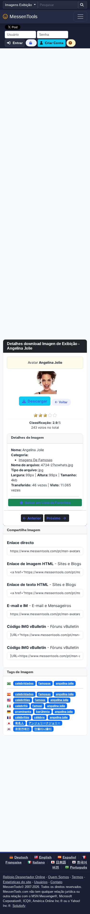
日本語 (61, 862)
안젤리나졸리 (43, 729)
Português (78, 867)
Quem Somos (58, 877)
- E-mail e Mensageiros (39, 605)
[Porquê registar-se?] (71, 43)
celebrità (21, 706)
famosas (44, 694)
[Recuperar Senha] (31, 42)
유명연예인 (22, 729)
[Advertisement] (45, 96)
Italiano (39, 862)
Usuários (41, 882)
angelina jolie (65, 683)
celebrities (22, 700)
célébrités (22, 717)
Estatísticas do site (17, 882)
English (45, 857)
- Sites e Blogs (44, 563)
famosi (37, 706)
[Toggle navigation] (80, 16)
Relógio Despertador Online (24, 877)
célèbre (39, 717)
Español (69, 857)
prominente (23, 711)
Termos (77, 877)
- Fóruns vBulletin (43, 626)
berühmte (43, 711)
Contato (56, 882)
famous (40, 700)
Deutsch (21, 857)
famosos (44, 683)
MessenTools (23, 16)
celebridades (24, 683)
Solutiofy (18, 906)
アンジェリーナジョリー (44, 723)
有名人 (19, 723)
